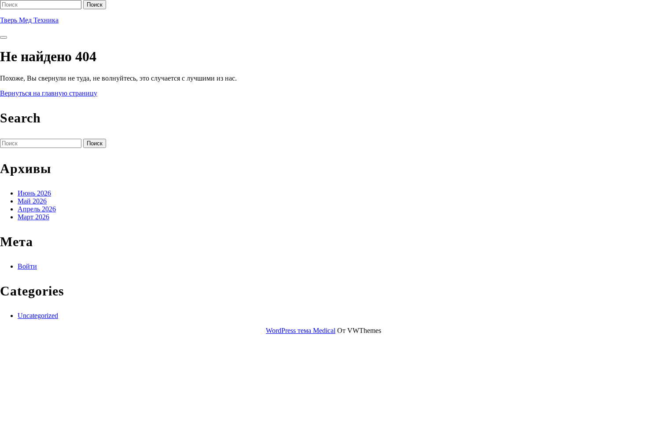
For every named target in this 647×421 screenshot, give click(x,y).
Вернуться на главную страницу (48, 93)
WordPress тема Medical (300, 330)
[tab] (3, 37)
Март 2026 (33, 217)
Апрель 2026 (37, 209)
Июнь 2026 (34, 193)
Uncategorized (38, 315)
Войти (27, 266)
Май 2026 (32, 201)
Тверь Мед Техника (29, 20)
